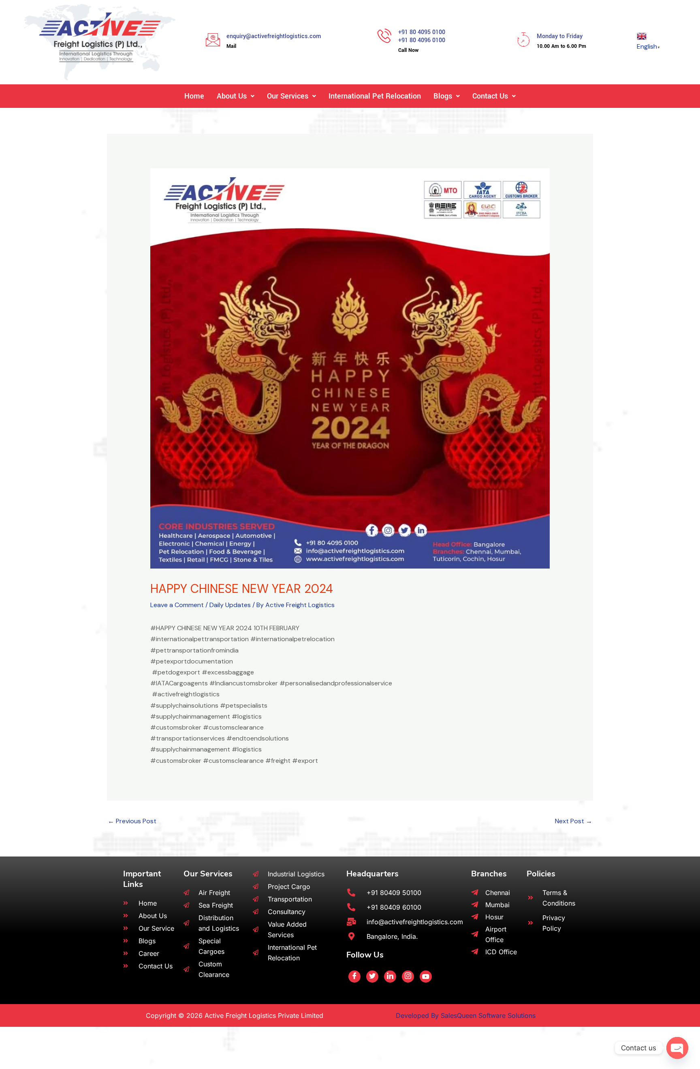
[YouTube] (426, 976)
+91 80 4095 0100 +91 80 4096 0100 (421, 36)
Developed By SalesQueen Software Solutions (466, 1015)
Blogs (442, 96)
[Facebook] (354, 976)
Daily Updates (230, 605)
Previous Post (132, 821)
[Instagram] (408, 976)
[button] (235, 96)
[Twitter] (372, 976)
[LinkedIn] (390, 976)
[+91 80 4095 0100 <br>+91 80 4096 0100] (385, 35)
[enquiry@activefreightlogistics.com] (213, 39)
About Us (232, 96)
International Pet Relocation (375, 96)
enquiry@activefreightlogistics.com (273, 36)
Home (194, 96)
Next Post (573, 821)
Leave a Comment (177, 605)
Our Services (287, 96)
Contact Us (490, 96)
